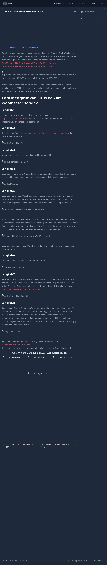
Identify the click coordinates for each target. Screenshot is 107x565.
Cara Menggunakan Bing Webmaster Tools (55, 445)
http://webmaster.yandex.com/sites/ (53, 133)
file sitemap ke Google (12, 345)
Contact (101, 561)
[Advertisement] (53, 29)
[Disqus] (40, 477)
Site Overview (57, 3)
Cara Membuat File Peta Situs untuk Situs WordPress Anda (28, 63)
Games (81, 3)
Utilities (92, 3)
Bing (28, 345)
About (68, 561)
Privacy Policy (77, 561)
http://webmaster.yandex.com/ (15, 118)
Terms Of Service (90, 561)
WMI (10, 3)
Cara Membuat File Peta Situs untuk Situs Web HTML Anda (28, 66)
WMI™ (11, 561)
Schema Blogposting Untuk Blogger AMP (19, 445)
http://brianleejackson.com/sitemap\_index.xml (23, 289)
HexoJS (70, 3)
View (15, 372)
